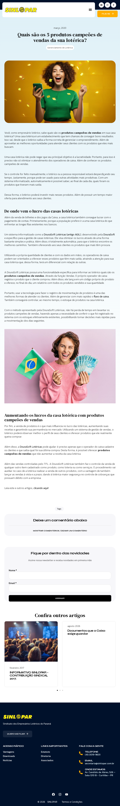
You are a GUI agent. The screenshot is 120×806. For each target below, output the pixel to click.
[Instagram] (107, 5)
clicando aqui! (41, 488)
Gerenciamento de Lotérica (60, 47)
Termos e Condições (72, 801)
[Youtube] (67, 794)
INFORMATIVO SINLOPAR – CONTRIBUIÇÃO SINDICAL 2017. (29, 675)
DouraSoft (109, 234)
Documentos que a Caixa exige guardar (86, 632)
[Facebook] (53, 794)
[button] (90, 9)
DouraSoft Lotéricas (31, 447)
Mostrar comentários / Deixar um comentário (60, 531)
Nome (13, 570)
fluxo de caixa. (101, 296)
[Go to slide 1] (57, 690)
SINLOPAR (52, 802)
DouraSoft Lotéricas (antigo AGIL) (62, 234)
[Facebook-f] (113, 5)
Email (13, 583)
